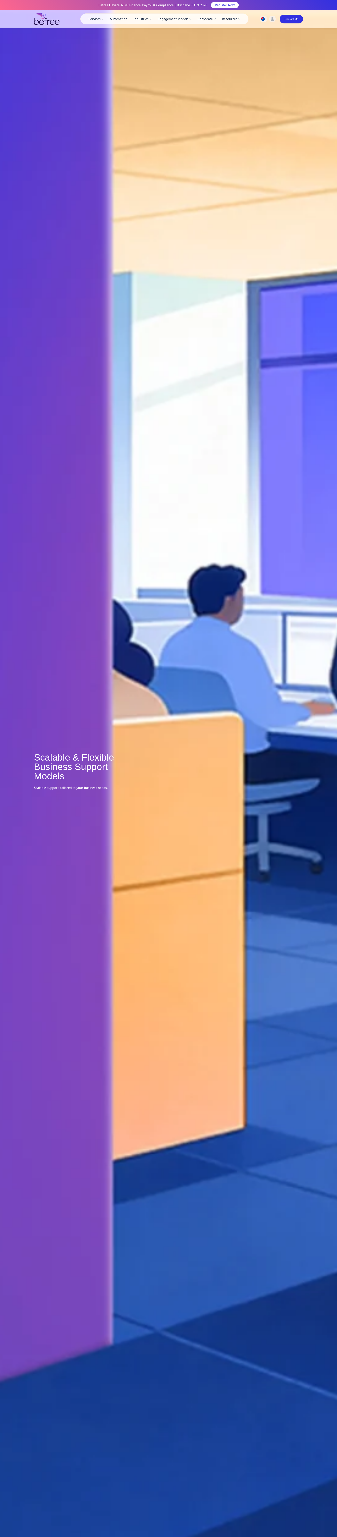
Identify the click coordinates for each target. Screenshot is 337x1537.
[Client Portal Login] (272, 19)
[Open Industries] (151, 19)
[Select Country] (263, 19)
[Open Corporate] (215, 19)
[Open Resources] (239, 19)
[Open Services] (103, 19)
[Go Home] (46, 19)
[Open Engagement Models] (190, 19)
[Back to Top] (332, 1377)
